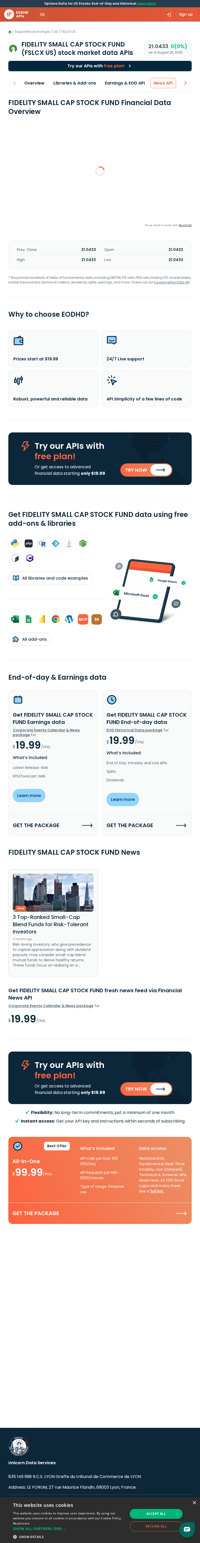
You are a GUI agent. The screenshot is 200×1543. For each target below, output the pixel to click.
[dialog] (100, 1520)
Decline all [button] (156, 1526)
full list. (157, 1191)
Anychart (185, 225)
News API (163, 83)
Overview (34, 83)
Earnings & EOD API (125, 83)
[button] (68, 1528)
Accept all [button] (156, 1514)
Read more (21, 1523)
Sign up (186, 14)
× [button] (194, 1503)
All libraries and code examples (54, 578)
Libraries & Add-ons (74, 83)
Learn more (146, 3)
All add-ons (34, 639)
